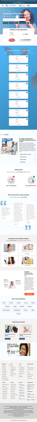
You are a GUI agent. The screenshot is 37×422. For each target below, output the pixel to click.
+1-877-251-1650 (21, 388)
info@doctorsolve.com (21, 2)
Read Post (7, 338)
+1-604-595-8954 (21, 396)
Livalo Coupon (4, 398)
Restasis (22, 306)
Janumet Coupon (4, 389)
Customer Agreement (30, 367)
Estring (25, 302)
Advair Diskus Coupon (5, 384)
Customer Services (30, 369)
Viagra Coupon (13, 396)
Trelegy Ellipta (17, 310)
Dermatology (26, 336)
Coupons (3, 382)
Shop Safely (22, 162)
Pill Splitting (20, 376)
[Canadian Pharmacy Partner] (11, 5)
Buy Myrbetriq (18, 115)
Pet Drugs (12, 372)
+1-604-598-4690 (22, 393)
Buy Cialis (18, 61)
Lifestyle (30, 336)
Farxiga (32, 302)
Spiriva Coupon (13, 393)
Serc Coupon (12, 391)
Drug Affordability (21, 367)
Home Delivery (23, 156)
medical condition (13, 240)
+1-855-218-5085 (21, 390)
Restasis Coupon (13, 389)
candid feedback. (24, 197)
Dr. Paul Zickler (21, 371)
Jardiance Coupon (5, 393)
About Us (20, 366)
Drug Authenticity (21, 369)
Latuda (14, 306)
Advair (4, 302)
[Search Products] (27, 19)
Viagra (32, 310)
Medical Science (12, 336)
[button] (27, 19)
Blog (28, 366)
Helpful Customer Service (25, 154)
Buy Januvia (18, 88)
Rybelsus (30, 306)
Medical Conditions (30, 374)
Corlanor (11, 302)
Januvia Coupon (4, 391)
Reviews (20, 374)
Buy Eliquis (18, 70)
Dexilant (18, 302)
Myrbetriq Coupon (13, 384)
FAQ (28, 371)
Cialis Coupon (4, 386)
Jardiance (7, 306)
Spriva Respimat (6, 310)
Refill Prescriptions (5, 378)
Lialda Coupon (4, 396)
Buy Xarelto (4, 374)
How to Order (4, 376)
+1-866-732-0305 (22, 385)
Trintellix (25, 310)
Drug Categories (13, 367)
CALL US (29, 294)
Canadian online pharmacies (24, 150)
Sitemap (12, 375)
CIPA (21, 149)
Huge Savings (23, 159)
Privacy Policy (29, 376)
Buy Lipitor (18, 97)
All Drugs (12, 366)
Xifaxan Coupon (13, 398)
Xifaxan (18, 313)
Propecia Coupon (13, 386)
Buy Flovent (18, 79)
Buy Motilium (18, 106)
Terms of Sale (29, 378)
